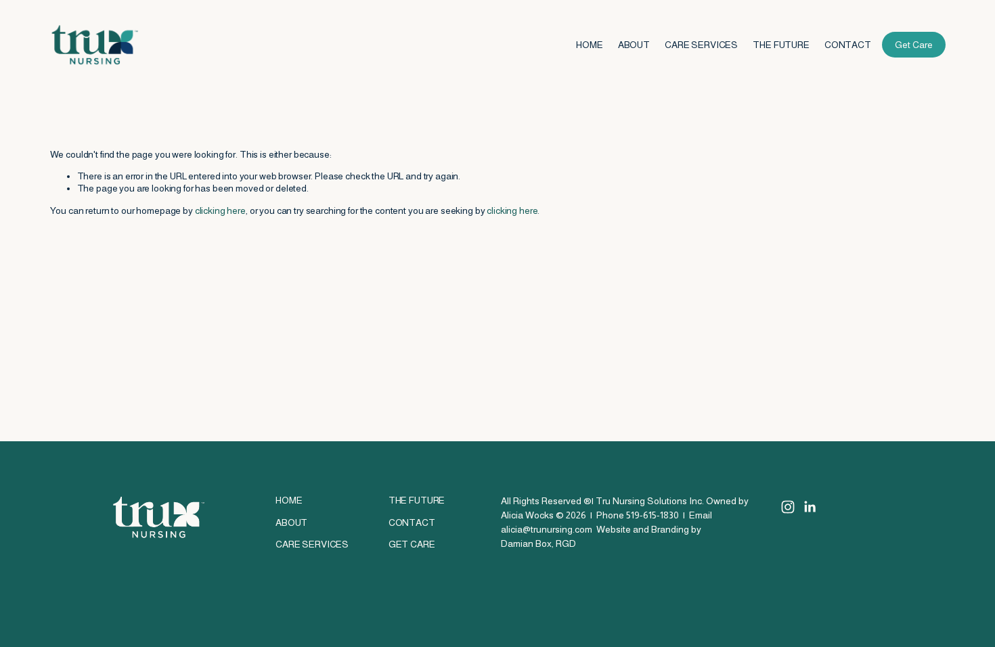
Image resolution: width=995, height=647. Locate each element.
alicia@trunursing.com (546, 529)
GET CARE (412, 544)
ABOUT (634, 44)
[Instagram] (788, 507)
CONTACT (847, 44)
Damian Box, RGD (538, 543)
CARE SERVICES (701, 44)
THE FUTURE (781, 44)
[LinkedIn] (809, 507)
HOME (589, 44)
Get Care (914, 44)
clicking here (220, 210)
